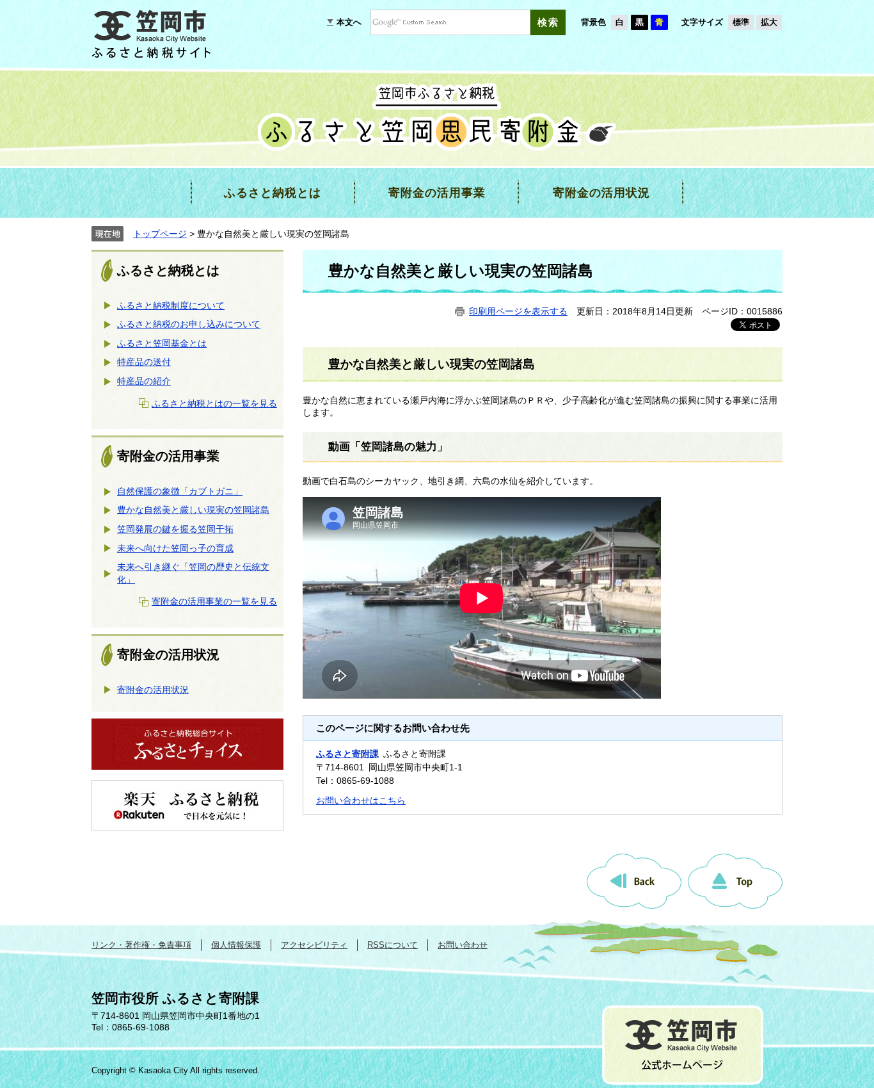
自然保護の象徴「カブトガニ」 (179, 491)
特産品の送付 (144, 362)
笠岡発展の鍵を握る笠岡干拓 (175, 529)
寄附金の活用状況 (168, 654)
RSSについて (392, 945)
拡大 (769, 22)
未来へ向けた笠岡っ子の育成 (175, 548)
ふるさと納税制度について (171, 305)
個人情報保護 (236, 945)
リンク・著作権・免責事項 (141, 945)
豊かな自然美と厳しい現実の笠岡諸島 (193, 510)
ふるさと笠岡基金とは (162, 343)
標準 (741, 22)
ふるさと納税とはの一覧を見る (214, 403)
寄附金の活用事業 (168, 456)
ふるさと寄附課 (347, 754)
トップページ (160, 234)
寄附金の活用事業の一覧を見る (214, 601)
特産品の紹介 (144, 381)
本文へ (349, 22)
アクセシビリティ (314, 945)
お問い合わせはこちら (361, 800)
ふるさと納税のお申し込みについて (188, 324)
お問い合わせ (463, 945)
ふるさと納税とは (168, 270)
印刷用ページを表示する (518, 311)
